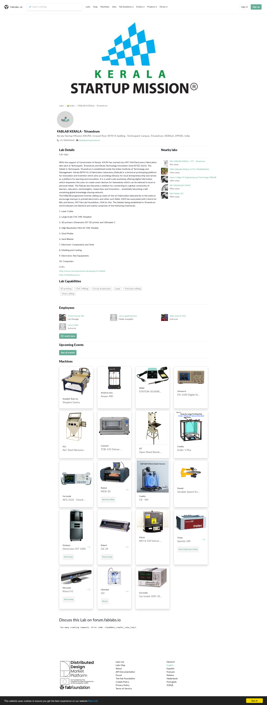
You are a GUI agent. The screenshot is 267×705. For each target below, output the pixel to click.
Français (171, 672)
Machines (104, 7)
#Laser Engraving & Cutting (188, 549)
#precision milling (108, 499)
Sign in (244, 7)
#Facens (105, 601)
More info (93, 700)
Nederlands (172, 678)
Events (139, 7)
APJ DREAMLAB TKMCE (180, 186)
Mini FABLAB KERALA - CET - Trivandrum (187, 161)
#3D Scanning (68, 599)
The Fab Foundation (125, 678)
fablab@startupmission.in (89, 140)
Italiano (170, 675)
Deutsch (171, 662)
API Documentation (125, 672)
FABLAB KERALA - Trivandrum (92, 106)
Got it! (254, 700)
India (71, 106)
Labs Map (120, 665)
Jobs (114, 7)
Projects (151, 7)
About (119, 668)
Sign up (256, 7)
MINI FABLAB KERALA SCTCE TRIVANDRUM (189, 169)
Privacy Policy (122, 685)
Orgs (95, 7)
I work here (69, 336)
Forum (163, 7)
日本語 (170, 685)
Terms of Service (124, 688)
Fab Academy (125, 7)
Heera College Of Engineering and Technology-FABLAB (193, 177)
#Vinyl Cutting (107, 557)
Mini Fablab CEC (177, 194)
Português (172, 682)
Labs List (120, 662)
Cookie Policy (122, 682)
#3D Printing (68, 557)
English (170, 665)
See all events (68, 353)
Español (170, 668)
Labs (88, 7)
